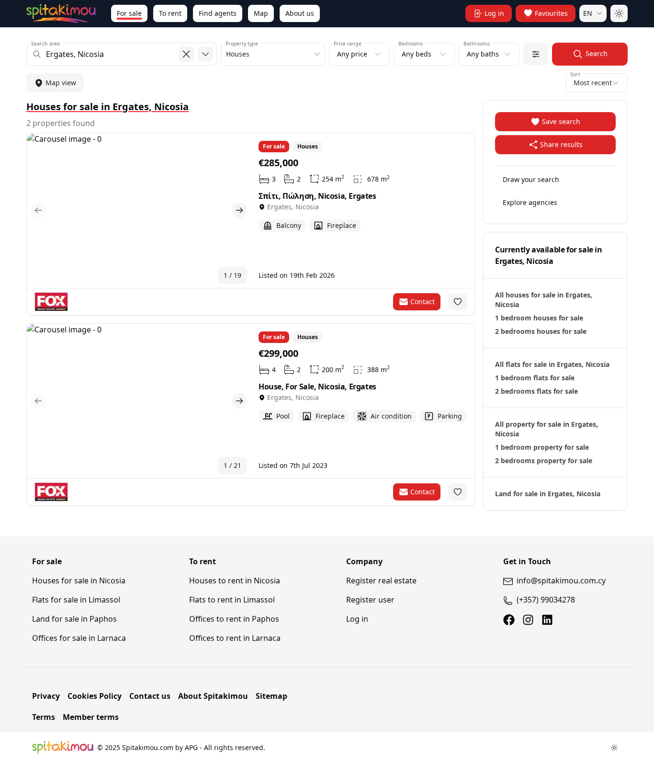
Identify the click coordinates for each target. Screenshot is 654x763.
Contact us (149, 696)
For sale (129, 13)
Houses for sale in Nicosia (78, 580)
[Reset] (186, 54)
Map (261, 13)
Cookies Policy (95, 696)
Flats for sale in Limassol (76, 599)
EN (587, 13)
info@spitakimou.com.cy (561, 580)
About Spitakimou (213, 696)
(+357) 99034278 (546, 599)
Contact (422, 301)
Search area (45, 43)
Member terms (91, 717)
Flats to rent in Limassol (232, 599)
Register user (370, 599)
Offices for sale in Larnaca (79, 638)
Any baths (483, 53)
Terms (43, 717)
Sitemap (271, 696)
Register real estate (381, 580)
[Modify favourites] (457, 301)
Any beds (416, 53)
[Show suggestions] (205, 54)
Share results (561, 144)
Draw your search (531, 179)
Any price (352, 53)
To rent (170, 13)
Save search (561, 121)
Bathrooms (476, 43)
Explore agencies (530, 202)
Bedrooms (410, 43)
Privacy (46, 696)
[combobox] (121, 54)
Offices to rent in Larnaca (235, 638)
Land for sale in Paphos (74, 619)
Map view (60, 82)
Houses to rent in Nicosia (234, 580)
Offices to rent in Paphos (234, 619)
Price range (347, 43)
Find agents (218, 13)
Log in (357, 619)
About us (299, 13)
